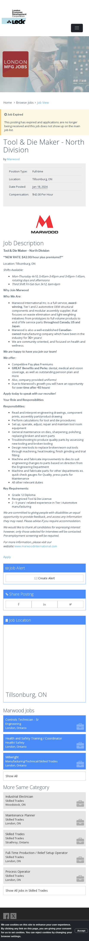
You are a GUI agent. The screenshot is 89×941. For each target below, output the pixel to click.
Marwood (13, 159)
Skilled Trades (17, 838)
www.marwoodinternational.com (35, 546)
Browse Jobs (25, 102)
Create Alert (46, 578)
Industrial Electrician (19, 800)
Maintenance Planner (20, 819)
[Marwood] (44, 224)
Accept (81, 930)
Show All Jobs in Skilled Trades (27, 890)
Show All (11, 776)
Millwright (31, 761)
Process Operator (17, 875)
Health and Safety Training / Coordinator (33, 742)
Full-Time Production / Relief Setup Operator (36, 857)
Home (7, 102)
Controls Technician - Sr (22, 723)
